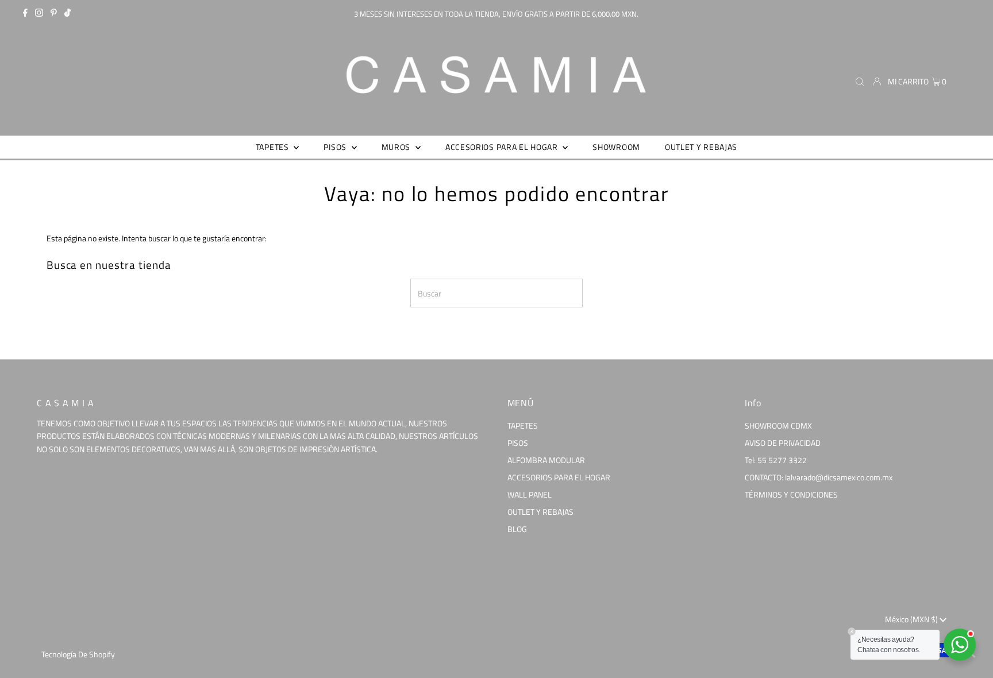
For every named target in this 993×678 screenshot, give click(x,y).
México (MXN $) (912, 619)
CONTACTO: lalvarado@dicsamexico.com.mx (818, 477)
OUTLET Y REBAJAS (540, 512)
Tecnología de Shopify (78, 654)
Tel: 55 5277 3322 (776, 460)
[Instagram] (39, 14)
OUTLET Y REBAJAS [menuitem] (701, 147)
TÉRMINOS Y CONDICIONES (791, 494)
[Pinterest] (54, 14)
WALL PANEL (529, 494)
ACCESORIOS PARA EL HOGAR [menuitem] (502, 147)
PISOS (517, 443)
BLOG (517, 529)
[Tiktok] (67, 14)
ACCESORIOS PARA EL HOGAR (558, 477)
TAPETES (522, 425)
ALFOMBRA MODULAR (546, 460)
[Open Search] (859, 81)
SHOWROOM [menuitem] (616, 147)
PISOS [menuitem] (336, 147)
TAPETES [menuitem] (273, 147)
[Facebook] (25, 14)
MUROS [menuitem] (397, 147)
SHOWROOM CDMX (778, 425)
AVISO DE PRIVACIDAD (783, 443)
